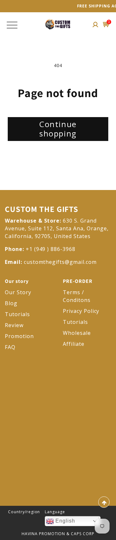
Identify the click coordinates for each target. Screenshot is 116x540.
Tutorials (17, 314)
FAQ (10, 347)
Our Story (18, 292)
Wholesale (77, 332)
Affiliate (73, 343)
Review (14, 325)
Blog (11, 303)
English (64, 521)
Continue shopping (58, 129)
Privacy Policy (81, 311)
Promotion (19, 336)
